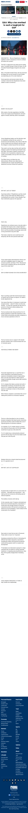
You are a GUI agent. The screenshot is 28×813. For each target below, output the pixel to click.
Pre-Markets (4, 746)
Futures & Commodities (6, 736)
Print (17, 31)
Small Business (4, 725)
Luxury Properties (20, 705)
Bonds (2, 738)
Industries (3, 743)
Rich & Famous (4, 759)
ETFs (2, 739)
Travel (2, 761)
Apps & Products (19, 774)
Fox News (18, 769)
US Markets (3, 732)
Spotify (12, 783)
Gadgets (18, 714)
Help (14, 797)
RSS (21, 780)
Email (19, 31)
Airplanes (3, 764)
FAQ (17, 760)
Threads (14, 31)
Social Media (18, 713)
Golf (17, 739)
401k (2, 712)
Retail (2, 745)
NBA (17, 731)
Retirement (3, 714)
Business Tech (19, 716)
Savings (3, 709)
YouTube (12, 780)
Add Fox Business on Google (14, 34)
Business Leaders (5, 741)
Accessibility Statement (21, 767)
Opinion (18, 745)
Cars (2, 762)
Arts (2, 767)
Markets (14, 16)
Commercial (18, 703)
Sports (18, 727)
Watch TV (22, 1)
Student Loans (4, 703)
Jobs (17, 755)
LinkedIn (18, 780)
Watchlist (4, 752)
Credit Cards (4, 705)
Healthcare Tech (19, 718)
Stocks (2, 731)
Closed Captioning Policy (21, 765)
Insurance (3, 710)
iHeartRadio (15, 783)
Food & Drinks (4, 766)
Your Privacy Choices (15, 795)
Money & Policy (4, 723)
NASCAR (18, 734)
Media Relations (19, 762)
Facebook (8, 31)
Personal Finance (6, 699)
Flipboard (15, 780)
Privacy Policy (19, 759)
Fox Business (5, 1)
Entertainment (4, 757)
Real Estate (19, 699)
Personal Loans (4, 707)
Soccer (17, 738)
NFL (16, 729)
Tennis (17, 741)
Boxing (17, 736)
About (17, 751)
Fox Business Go (19, 772)
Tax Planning (4, 716)
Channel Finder (19, 753)
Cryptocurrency (4, 734)
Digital (17, 711)
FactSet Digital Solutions (11, 804)
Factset (13, 802)
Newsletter (24, 780)
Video (17, 748)
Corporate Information (21, 764)
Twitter (11, 31)
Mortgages (3, 702)
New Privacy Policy (14, 792)
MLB (17, 732)
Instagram (10, 780)
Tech (17, 709)
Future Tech (18, 720)
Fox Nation (18, 771)
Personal (18, 702)
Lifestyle (3, 755)
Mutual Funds (4, 748)
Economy (4, 719)
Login (17, 1)
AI (16, 721)
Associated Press (15, 37)
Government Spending (6, 721)
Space (17, 723)
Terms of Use (19, 757)
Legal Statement (19, 804)
